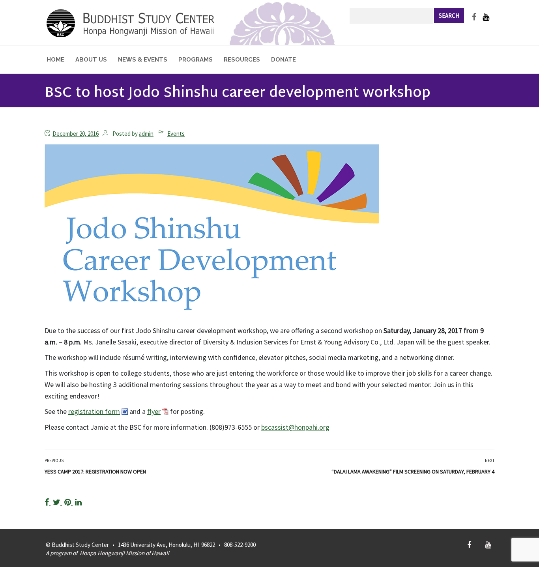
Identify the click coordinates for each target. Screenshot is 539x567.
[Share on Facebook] (48, 502)
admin (146, 133)
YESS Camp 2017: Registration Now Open (95, 471)
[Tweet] (57, 502)
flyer (154, 411)
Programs (195, 59)
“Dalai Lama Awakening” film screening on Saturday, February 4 (412, 471)
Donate (283, 59)
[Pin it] (68, 502)
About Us (91, 59)
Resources (242, 59)
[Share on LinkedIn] (78, 502)
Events (176, 133)
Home (55, 59)
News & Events (142, 59)
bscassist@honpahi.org (295, 427)
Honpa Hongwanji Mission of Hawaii (124, 553)
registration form (94, 411)
